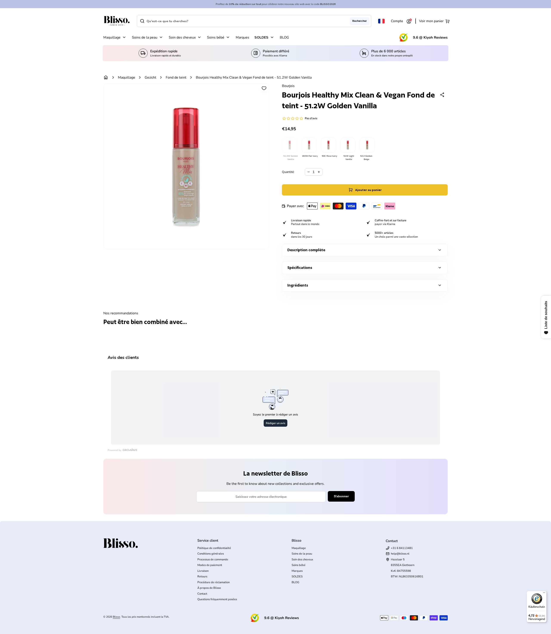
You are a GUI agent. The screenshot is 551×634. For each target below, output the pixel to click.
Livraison (203, 571)
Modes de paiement (209, 565)
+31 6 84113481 (402, 548)
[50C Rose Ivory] (328, 145)
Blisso (116, 616)
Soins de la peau (144, 37)
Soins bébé (215, 37)
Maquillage (112, 37)
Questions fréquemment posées (217, 599)
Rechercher (359, 20)
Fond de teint (176, 77)
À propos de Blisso (209, 588)
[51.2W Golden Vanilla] (289, 145)
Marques (242, 37)
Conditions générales (210, 554)
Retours (202, 576)
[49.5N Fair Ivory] (308, 145)
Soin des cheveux (182, 37)
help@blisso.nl (400, 554)
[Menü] (544, 593)
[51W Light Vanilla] (347, 145)
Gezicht (150, 77)
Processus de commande (212, 559)
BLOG (284, 37)
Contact (202, 594)
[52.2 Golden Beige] (367, 145)
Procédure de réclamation (213, 582)
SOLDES (261, 37)
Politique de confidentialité (214, 548)
